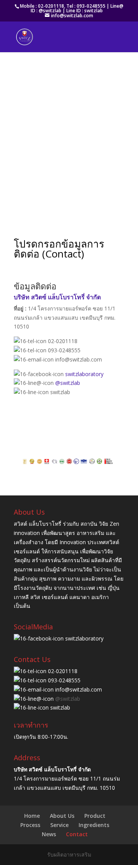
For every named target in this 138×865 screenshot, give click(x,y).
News (49, 834)
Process (30, 825)
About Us (62, 815)
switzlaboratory (84, 374)
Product (94, 815)
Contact (77, 834)
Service (59, 825)
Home (32, 815)
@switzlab (67, 382)
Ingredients (94, 825)
